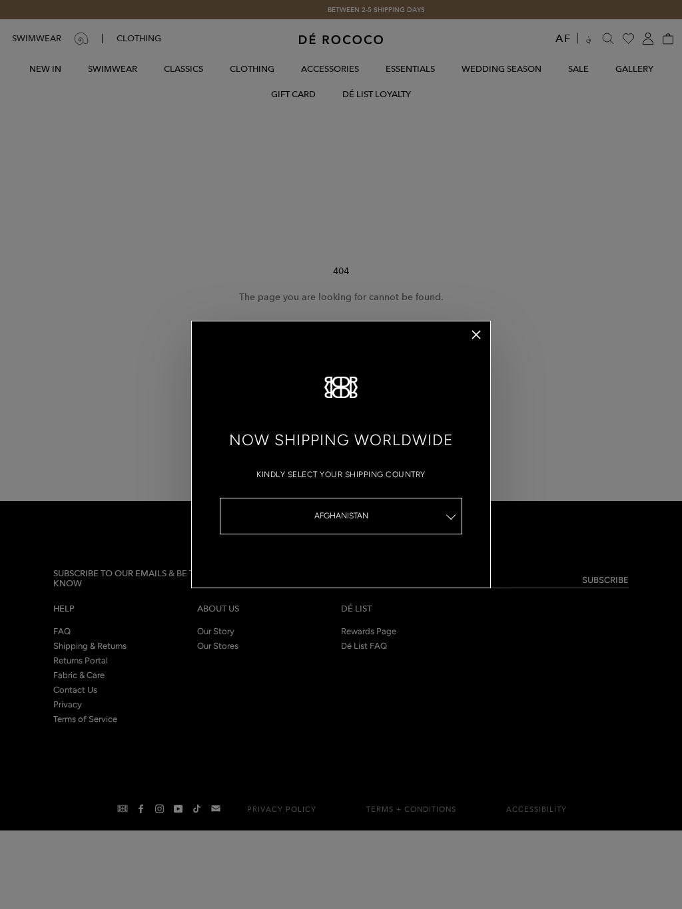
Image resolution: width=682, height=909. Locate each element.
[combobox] (341, 516)
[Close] (476, 334)
